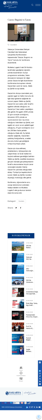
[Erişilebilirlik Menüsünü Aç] (38, 416)
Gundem (13, 45)
